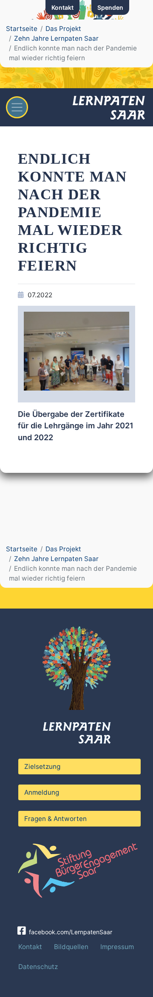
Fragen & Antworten (55, 819)
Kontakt (62, 7)
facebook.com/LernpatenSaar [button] (69, 931)
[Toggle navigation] (17, 107)
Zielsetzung (42, 766)
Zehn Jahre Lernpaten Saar (56, 38)
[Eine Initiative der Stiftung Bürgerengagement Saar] (76, 868)
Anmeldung (41, 792)
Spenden (110, 7)
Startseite (21, 29)
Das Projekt (63, 29)
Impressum (117, 947)
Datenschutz (38, 967)
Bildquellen (71, 947)
